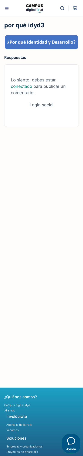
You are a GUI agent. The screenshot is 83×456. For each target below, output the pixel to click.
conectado (21, 86)
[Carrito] (75, 8)
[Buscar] (63, 8)
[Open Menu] (6, 8)
